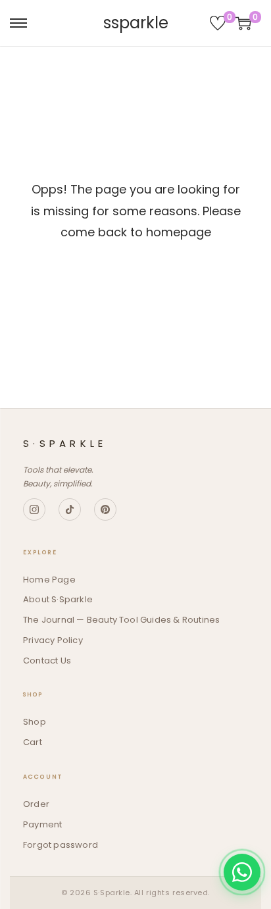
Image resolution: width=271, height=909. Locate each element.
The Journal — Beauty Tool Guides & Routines (121, 619)
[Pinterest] (105, 509)
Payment (42, 824)
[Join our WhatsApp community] (242, 872)
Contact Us (47, 660)
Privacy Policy (53, 640)
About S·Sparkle (58, 599)
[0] (218, 23)
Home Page (49, 579)
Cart (32, 742)
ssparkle (135, 23)
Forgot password (60, 845)
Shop (34, 721)
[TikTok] (70, 509)
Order (36, 804)
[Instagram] (34, 509)
